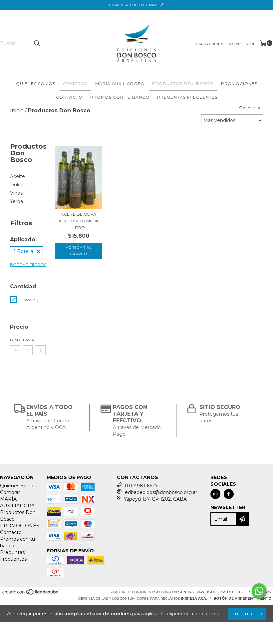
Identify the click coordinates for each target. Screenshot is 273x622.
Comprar (75, 83)
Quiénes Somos (35, 83)
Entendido (247, 613)
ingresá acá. (194, 598)
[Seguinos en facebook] (229, 494)
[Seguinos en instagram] (215, 494)
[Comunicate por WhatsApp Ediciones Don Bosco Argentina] (259, 591)
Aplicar (41, 350)
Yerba (16, 201)
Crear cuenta (209, 44)
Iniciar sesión (241, 44)
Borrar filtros (28, 264)
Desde (15, 340)
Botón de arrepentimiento (242, 598)
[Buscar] (36, 43)
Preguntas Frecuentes (187, 97)
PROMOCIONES (239, 83)
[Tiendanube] (31, 594)
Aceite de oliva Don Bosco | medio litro (79, 221)
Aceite (17, 176)
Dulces (18, 185)
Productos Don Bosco (182, 83)
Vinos (16, 193)
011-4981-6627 (141, 486)
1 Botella (23, 251)
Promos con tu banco (119, 97)
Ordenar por (251, 107)
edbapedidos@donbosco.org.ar (161, 492)
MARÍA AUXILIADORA (119, 83)
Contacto (69, 97)
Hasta (28, 340)
